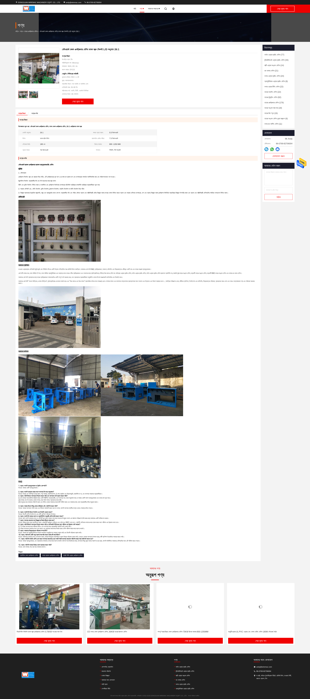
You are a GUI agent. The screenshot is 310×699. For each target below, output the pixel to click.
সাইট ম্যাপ (105, 684)
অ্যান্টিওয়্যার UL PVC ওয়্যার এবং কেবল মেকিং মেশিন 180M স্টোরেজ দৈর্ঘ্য (182, 632)
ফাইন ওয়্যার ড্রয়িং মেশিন (183, 667)
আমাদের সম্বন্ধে (153, 9)
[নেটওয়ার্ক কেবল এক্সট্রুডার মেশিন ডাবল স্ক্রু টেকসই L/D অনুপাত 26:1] (38, 68)
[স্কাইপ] (266, 149)
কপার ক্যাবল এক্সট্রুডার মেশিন (50, 555)
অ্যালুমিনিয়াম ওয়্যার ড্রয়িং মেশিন (185, 689)
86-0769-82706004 (93, 2)
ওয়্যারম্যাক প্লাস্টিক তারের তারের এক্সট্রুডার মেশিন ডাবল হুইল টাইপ (249, 632)
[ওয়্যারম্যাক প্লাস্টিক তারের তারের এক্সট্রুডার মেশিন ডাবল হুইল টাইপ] (260, 606)
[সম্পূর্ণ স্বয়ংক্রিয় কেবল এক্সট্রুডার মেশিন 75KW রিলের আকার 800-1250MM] (119, 606)
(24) (274, 76)
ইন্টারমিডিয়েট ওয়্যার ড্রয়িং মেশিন (185, 671)
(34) (276, 60)
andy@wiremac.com (73, 2)
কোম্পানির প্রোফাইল (107, 667)
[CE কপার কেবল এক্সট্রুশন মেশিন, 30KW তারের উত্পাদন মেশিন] (49, 606)
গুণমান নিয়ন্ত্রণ (105, 676)
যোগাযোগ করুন (278, 156)
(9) (276, 81)
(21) (271, 71)
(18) (273, 108)
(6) (276, 119)
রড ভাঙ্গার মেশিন (180, 680)
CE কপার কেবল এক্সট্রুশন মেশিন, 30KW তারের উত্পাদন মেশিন (36, 632)
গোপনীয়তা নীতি (106, 689)
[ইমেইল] (277, 149)
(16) (271, 113)
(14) (274, 65)
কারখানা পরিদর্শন (106, 671)
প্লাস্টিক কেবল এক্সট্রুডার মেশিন (29, 555)
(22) (273, 87)
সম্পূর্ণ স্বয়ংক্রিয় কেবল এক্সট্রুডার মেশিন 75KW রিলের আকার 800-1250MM (112, 632)
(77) (274, 55)
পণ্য (141, 9)
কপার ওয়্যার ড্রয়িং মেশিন (183, 684)
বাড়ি (135, 9)
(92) (272, 97)
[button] (20, 611)
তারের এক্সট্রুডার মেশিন (30, 31)
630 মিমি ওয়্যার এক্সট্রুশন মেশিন (72, 555)
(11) (273, 124)
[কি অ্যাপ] (272, 149)
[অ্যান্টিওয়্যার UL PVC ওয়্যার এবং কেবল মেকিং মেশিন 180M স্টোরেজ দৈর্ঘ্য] (190, 606)
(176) (274, 103)
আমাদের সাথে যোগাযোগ (108, 680)
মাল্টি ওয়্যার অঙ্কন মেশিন (183, 676)
